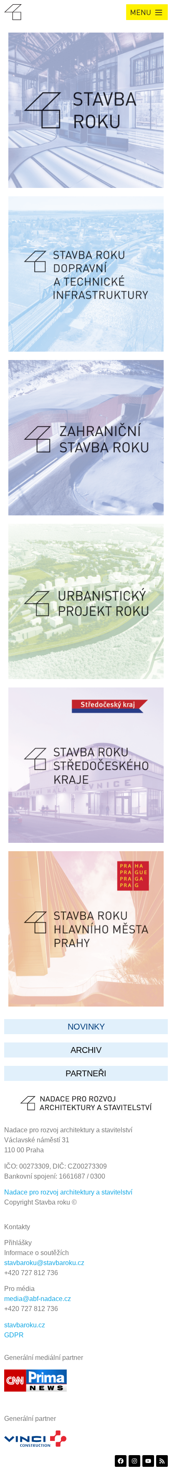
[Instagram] (134, 1461)
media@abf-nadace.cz (37, 1298)
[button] (147, 12)
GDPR (14, 1335)
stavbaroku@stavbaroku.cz (44, 1262)
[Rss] (162, 1461)
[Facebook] (120, 1461)
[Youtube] (148, 1461)
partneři (86, 1073)
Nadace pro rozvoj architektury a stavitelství (68, 1192)
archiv (86, 1050)
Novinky (86, 1026)
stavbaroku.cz (24, 1325)
